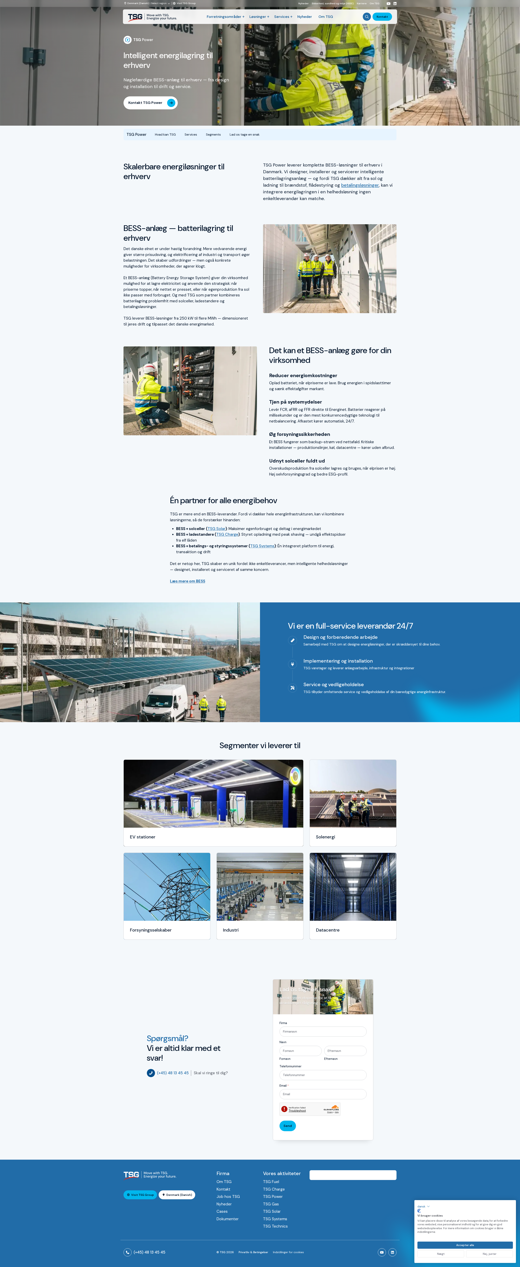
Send (288, 1126)
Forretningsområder (224, 16)
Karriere (362, 3)
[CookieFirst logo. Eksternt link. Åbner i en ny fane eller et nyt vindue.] (419, 1211)
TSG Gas (271, 1204)
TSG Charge (227, 534)
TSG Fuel (271, 1181)
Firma (283, 1023)
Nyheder (303, 3)
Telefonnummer (290, 1066)
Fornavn (285, 1059)
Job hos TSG (228, 1196)
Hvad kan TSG (165, 134)
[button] (423, 1206)
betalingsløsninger (360, 185)
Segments (213, 134)
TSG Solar (216, 528)
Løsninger (257, 16)
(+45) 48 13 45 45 (173, 1072)
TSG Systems (262, 546)
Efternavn (331, 1059)
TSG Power (273, 1196)
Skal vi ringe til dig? (211, 1072)
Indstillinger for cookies (288, 1252)
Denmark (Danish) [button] (179, 1195)
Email (284, 1086)
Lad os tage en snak (245, 134)
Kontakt (382, 17)
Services (281, 16)
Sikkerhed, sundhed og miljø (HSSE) (333, 3)
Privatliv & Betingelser (253, 1252)
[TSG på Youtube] (387, 3)
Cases (222, 1211)
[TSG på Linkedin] (393, 3)
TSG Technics (275, 1226)
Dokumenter (228, 1218)
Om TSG (374, 3)
